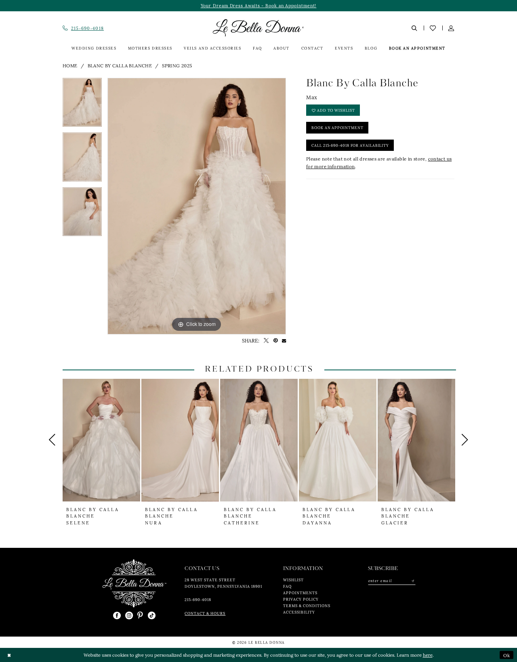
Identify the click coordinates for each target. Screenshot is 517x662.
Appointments (300, 592)
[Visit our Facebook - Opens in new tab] (117, 616)
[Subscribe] (412, 581)
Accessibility (299, 612)
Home (70, 65)
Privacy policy (301, 599)
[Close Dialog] (9, 654)
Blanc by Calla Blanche (120, 65)
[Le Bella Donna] (140, 583)
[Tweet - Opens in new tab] (266, 340)
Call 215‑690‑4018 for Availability (350, 145)
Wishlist (293, 579)
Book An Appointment (337, 127)
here (428, 655)
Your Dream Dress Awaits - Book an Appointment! (259, 5)
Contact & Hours (205, 613)
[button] (451, 28)
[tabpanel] (82, 105)
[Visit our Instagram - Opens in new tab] (129, 616)
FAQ (287, 586)
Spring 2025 (177, 65)
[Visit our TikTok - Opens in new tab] (152, 616)
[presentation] (101, 440)
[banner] (258, 28)
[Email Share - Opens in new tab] (284, 340)
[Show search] (415, 28)
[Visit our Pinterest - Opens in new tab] (140, 616)
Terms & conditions (306, 605)
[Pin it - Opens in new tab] (275, 340)
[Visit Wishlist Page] (433, 28)
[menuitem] (83, 28)
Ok (506, 655)
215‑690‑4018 (198, 599)
